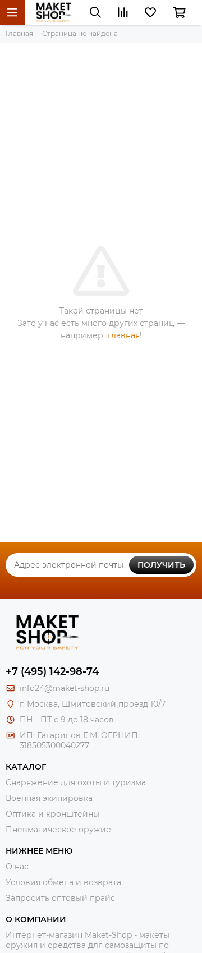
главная (123, 335)
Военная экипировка (49, 798)
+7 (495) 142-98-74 (52, 671)
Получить (161, 565)
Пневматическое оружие (58, 830)
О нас (17, 867)
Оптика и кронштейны (52, 814)
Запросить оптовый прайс (60, 898)
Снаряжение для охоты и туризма (76, 782)
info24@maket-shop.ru (64, 688)
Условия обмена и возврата (63, 882)
